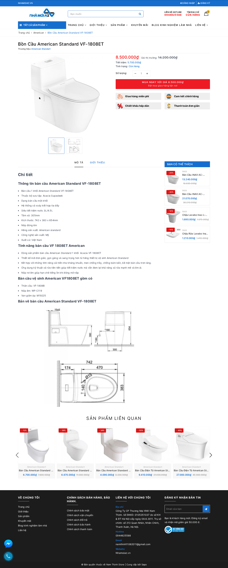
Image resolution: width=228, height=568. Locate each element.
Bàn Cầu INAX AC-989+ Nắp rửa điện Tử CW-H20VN (194, 194)
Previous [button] (17, 455)
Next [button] (210, 455)
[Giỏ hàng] (206, 14)
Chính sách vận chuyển (80, 515)
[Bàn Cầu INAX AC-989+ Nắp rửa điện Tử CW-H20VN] (173, 196)
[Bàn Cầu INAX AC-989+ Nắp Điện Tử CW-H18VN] (173, 177)
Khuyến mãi (139, 25)
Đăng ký (205, 3)
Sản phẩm (118, 25)
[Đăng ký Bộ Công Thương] (175, 529)
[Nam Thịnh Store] (42, 14)
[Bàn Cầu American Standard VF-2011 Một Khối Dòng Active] (75, 445)
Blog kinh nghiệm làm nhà (172, 25)
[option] (65, 95)
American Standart (36, 467)
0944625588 (123, 535)
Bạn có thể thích (180, 164)
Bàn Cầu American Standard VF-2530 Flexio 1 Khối (47, 470)
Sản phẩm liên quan (114, 418)
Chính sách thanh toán (79, 529)
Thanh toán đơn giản (187, 105)
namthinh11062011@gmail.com (133, 544)
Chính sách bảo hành (79, 524)
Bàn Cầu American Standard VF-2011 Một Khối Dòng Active (91, 470)
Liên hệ (200, 25)
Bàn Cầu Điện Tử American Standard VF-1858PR (162, 470)
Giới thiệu (97, 25)
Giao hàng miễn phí (137, 96)
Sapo (144, 564)
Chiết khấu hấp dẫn (137, 105)
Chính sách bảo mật (78, 510)
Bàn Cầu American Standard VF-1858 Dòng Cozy (124, 470)
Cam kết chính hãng (186, 96)
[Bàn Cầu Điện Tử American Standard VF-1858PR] (152, 445)
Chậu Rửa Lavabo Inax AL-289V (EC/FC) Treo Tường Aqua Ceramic (195, 233)
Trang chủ (76, 25)
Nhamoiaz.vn (123, 552)
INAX (184, 171)
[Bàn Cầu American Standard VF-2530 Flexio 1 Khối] (36, 445)
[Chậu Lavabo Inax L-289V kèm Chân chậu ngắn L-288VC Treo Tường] (173, 215)
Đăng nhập (188, 3)
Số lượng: (121, 73)
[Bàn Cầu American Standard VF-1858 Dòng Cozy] (114, 445)
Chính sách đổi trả (77, 519)
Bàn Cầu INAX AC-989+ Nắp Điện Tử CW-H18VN (195, 175)
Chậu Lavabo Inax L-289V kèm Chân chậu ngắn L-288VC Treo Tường (194, 215)
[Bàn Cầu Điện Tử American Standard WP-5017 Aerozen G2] (191, 445)
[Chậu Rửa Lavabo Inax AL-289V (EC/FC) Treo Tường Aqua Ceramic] (173, 234)
